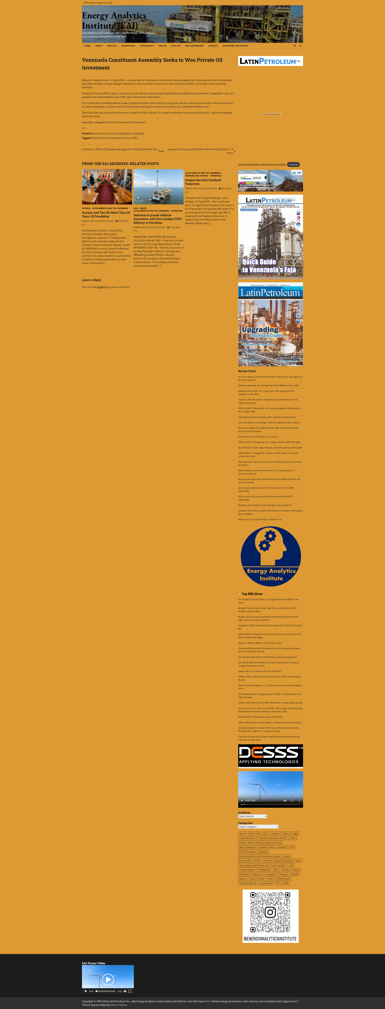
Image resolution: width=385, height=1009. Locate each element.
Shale (252, 878)
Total (270, 878)
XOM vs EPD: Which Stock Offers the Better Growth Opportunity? (270, 702)
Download (293, 164)
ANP (251, 833)
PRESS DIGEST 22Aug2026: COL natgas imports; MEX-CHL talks (269, 442)
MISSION (112, 45)
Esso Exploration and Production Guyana (259, 856)
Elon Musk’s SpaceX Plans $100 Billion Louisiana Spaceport (267, 657)
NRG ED (162, 45)
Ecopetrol (282, 847)
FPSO (257, 860)
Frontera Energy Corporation (278, 860)
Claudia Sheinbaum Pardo (272, 838)
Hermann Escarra (120, 138)
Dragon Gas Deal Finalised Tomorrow (203, 182)
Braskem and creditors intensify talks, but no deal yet (265, 505)
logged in (102, 287)
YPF (278, 883)
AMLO (242, 833)
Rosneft (294, 874)
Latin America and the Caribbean (112, 133)
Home (87, 45)
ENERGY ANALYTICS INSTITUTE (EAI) (98, 221)
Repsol (283, 874)
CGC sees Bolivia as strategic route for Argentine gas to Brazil (269, 422)
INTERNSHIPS (147, 45)
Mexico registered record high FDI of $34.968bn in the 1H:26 (268, 385)
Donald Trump (266, 847)
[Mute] (125, 991)
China (286, 833)
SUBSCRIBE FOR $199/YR (235, 45)
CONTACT (213, 45)
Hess (298, 860)
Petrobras (244, 874)
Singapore (177, 211)
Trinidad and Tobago (196, 176)
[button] (108, 980)
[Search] (300, 46)
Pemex (296, 869)
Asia (136, 208)
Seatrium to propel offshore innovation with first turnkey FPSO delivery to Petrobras (158, 218)
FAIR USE (175, 45)
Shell (261, 878)
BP (258, 833)
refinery (257, 874)
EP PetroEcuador (247, 851)
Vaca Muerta (266, 883)
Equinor (264, 851)
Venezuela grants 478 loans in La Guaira (258, 436)
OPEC (135, 138)
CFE (265, 833)
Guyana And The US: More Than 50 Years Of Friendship (106, 214)
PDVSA (285, 869)
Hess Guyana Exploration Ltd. (254, 865)
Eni (292, 847)
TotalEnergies (283, 878)
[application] (108, 979)
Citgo (295, 833)
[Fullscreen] (129, 991)
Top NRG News (252, 593)
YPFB (285, 883)
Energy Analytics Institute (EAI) (114, 20)
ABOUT (99, 45)
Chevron (275, 833)
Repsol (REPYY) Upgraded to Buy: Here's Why (260, 716)
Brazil (143, 208)
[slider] (105, 991)
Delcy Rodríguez (247, 847)
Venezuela (138, 133)
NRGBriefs (264, 869)
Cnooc (292, 838)
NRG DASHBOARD (194, 45)
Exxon (287, 856)
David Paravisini (100, 138)
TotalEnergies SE (247, 883)
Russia (242, 878)
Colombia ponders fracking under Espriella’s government (267, 417)
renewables (270, 874)
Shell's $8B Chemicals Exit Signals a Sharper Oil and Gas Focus (269, 722)
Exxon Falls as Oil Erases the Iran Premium (259, 671)
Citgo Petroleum (247, 838)
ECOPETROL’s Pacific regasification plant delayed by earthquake (270, 447)
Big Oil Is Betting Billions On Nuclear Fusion (260, 642)
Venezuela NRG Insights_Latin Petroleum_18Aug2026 (261, 164)
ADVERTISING (128, 45)
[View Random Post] (294, 46)
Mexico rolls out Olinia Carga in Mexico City (260, 519)
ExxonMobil (245, 860)
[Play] (85, 991)
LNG (291, 865)
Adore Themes (119, 1005)
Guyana (86, 208)
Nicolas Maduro (247, 869)
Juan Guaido (279, 865)
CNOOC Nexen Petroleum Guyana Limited (260, 842)
